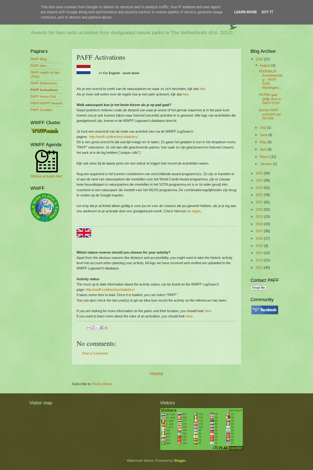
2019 (260, 216)
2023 (260, 188)
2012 (260, 267)
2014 (260, 253)
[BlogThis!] (93, 327)
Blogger (179, 460)
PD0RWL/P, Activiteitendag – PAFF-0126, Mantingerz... (270, 80)
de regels (194, 211)
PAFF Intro (38, 66)
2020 (260, 209)
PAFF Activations (44, 90)
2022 (260, 195)
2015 (260, 246)
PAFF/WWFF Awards (46, 103)
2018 (260, 224)
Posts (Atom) (102, 384)
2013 (260, 260)
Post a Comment (95, 353)
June (264, 135)
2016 (260, 238)
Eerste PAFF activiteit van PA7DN (270, 114)
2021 (260, 202)
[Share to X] (97, 327)
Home (156, 373)
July (263, 127)
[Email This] (88, 327)
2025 (260, 173)
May (263, 142)
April (263, 149)
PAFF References (43, 83)
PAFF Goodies (41, 110)
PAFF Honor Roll (43, 96)
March (265, 157)
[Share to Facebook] (101, 327)
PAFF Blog (38, 59)
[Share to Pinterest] (106, 327)
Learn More (245, 12)
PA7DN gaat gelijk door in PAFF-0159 (270, 99)
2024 (260, 180)
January (266, 164)
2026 (260, 59)
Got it (267, 12)
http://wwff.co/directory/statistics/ (113, 137)
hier (202, 89)
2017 (260, 231)
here (208, 311)
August (265, 65)
